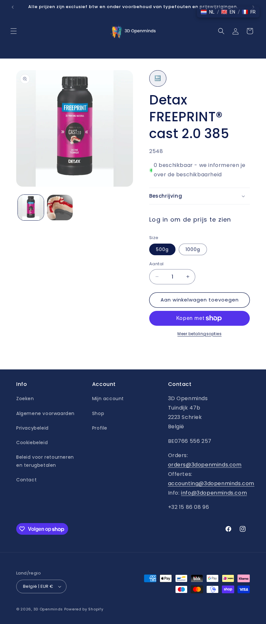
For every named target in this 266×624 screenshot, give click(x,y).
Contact (26, 479)
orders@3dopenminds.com (205, 464)
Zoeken (25, 398)
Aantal (156, 264)
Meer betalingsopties (199, 333)
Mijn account (108, 398)
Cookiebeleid (32, 442)
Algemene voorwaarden (45, 413)
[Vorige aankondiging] (13, 7)
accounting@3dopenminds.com (211, 483)
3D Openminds (48, 609)
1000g (193, 249)
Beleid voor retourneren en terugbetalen (45, 461)
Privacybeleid (32, 428)
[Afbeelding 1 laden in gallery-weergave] (31, 208)
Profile (99, 428)
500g (162, 249)
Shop (98, 413)
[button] (13, 31)
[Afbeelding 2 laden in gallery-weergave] (60, 208)
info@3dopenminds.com (214, 493)
